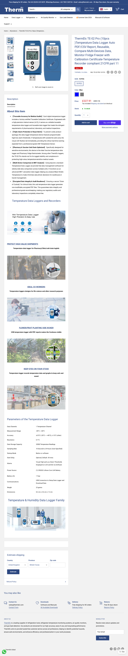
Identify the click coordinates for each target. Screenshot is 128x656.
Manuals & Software (102, 17)
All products (13, 31)
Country (10, 560)
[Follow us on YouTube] (118, 648)
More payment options (110, 127)
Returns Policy (109, 607)
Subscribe (102, 638)
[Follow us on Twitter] (115, 648)
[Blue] (77, 94)
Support (7, 24)
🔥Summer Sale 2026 (84, 17)
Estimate (13, 572)
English (106, 9)
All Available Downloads (49, 607)
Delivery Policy (77, 607)
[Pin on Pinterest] (111, 72)
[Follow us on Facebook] (111, 648)
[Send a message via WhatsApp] (4, 652)
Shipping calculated (97, 103)
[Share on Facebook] (108, 72)
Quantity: (78, 115)
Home (6, 17)
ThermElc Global (81, 72)
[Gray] (82, 94)
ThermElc (7, 623)
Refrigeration (30, 17)
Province (31, 560)
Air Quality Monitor (47, 17)
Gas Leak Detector (66, 17)
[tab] (11, 105)
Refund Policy (11, 582)
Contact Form (13, 607)
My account (89, 10)
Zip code (53, 560)
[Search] (78, 9)
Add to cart (86, 123)
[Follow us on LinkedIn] (122, 648)
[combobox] (105, 9)
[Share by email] (119, 72)
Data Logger (16, 17)
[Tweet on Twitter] (115, 72)
